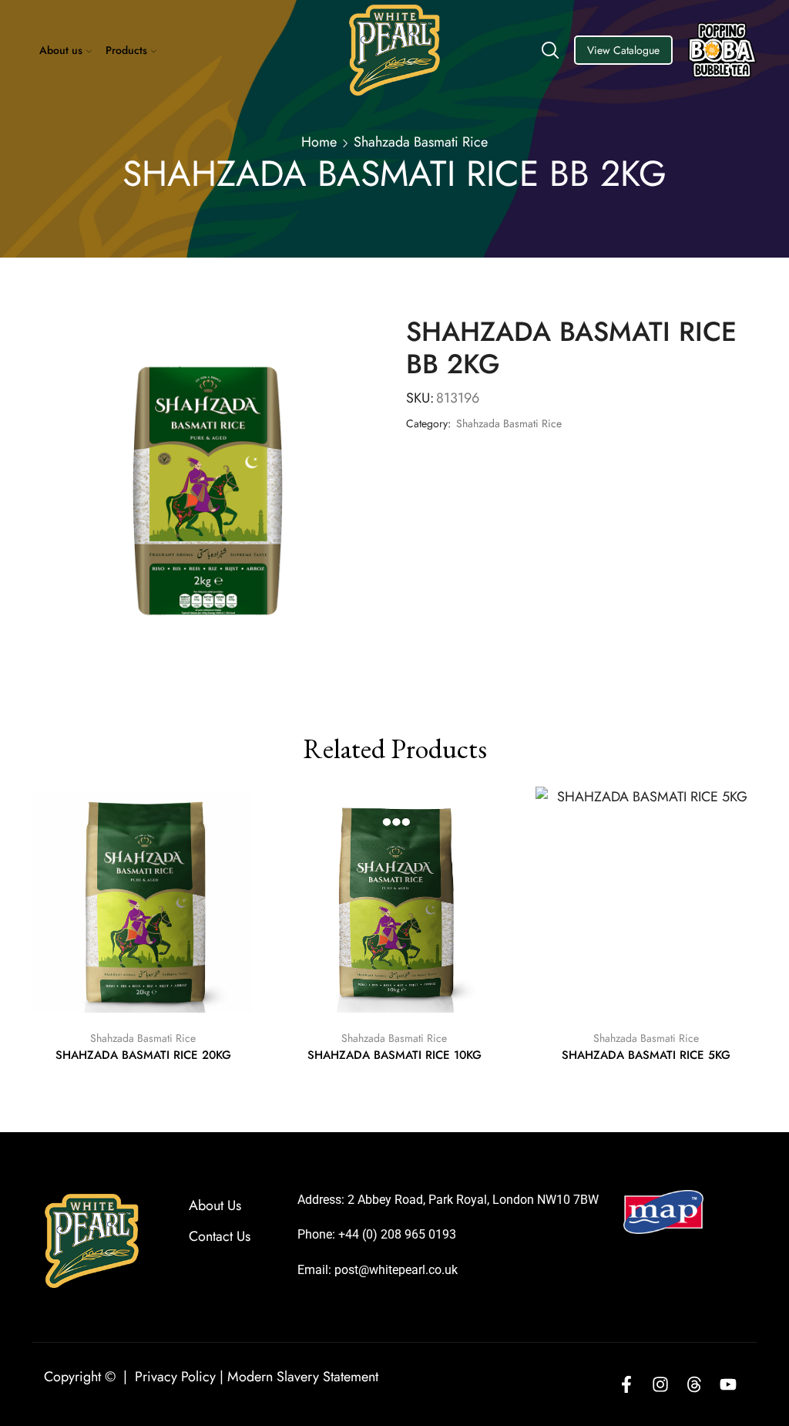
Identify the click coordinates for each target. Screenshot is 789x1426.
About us (60, 50)
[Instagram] (660, 1384)
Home (319, 142)
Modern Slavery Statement (302, 1377)
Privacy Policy (175, 1377)
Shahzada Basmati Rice (421, 142)
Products (126, 50)
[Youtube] (728, 1384)
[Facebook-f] (626, 1384)
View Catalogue (623, 50)
